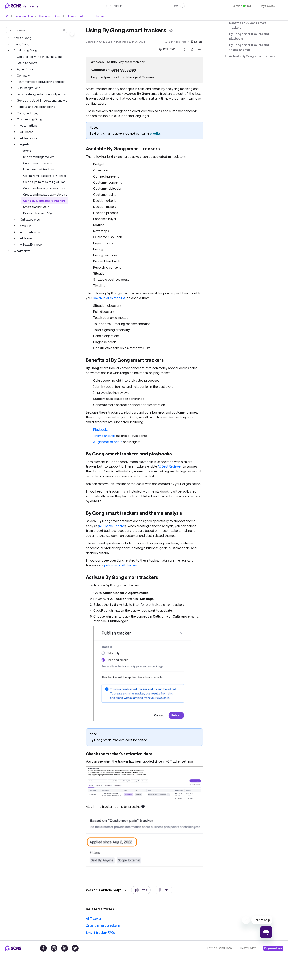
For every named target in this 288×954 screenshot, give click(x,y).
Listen (198, 41)
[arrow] (225, 51)
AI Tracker (93, 905)
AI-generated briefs (106, 434)
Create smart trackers (37, 163)
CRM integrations (28, 87)
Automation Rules (31, 232)
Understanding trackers (38, 156)
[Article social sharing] (183, 49)
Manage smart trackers (38, 169)
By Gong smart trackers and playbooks (247, 32)
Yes (141, 877)
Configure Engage (28, 113)
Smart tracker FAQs (36, 206)
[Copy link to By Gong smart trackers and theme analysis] (190, 505)
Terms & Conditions (219, 947)
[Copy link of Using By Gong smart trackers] (175, 30)
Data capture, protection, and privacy (40, 94)
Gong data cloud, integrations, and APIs (42, 100)
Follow (169, 49)
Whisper (25, 225)
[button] (145, 6)
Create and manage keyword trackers (45, 188)
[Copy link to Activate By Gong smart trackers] (164, 565)
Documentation (23, 15)
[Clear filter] (64, 30)
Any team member (130, 62)
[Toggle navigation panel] (72, 34)
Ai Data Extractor (31, 244)
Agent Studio (25, 69)
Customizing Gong (74, 15)
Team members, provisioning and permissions (42, 81)
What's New (21, 250)
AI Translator (28, 138)
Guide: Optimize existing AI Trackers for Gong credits (45, 181)
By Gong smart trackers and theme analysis (251, 43)
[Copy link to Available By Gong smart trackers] (167, 149)
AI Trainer (26, 238)
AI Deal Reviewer (154, 458)
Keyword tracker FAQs (38, 213)
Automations (28, 125)
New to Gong (22, 37)
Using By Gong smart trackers (42, 200)
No (163, 877)
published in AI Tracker (101, 552)
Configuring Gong (48, 15)
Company (23, 75)
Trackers (96, 15)
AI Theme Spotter (99, 517)
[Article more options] (200, 49)
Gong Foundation (122, 69)
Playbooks (100, 422)
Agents (24, 144)
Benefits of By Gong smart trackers (251, 22)
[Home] (23, 6)
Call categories (29, 219)
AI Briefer (26, 131)
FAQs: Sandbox (27, 62)
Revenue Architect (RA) (102, 293)
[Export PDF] (192, 49)
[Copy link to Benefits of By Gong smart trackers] (171, 354)
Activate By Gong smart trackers (250, 51)
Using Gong (21, 44)
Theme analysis (104, 428)
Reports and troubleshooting (35, 106)
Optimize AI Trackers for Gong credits (45, 175)
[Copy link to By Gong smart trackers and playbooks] (179, 446)
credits (152, 133)
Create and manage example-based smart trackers (45, 194)
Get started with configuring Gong (38, 56)
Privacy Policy (246, 947)
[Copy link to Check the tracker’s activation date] (157, 741)
